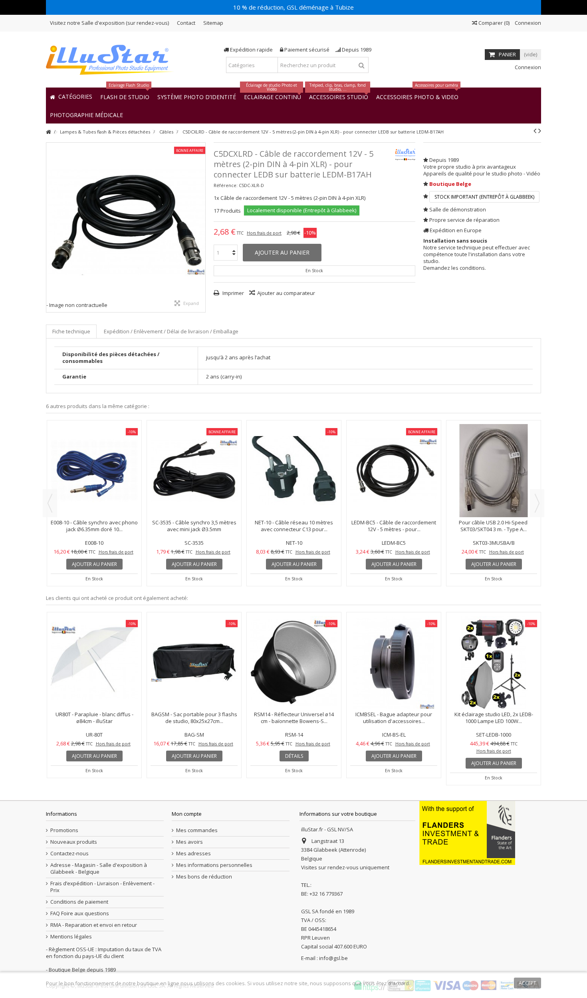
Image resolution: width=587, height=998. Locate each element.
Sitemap (213, 22)
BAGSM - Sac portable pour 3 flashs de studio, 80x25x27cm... (194, 718)
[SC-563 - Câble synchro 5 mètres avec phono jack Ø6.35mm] (94, 470)
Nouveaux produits (73, 842)
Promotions (64, 830)
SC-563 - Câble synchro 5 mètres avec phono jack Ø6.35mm (94, 526)
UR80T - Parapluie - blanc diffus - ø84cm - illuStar (94, 718)
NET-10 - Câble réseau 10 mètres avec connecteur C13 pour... (394, 526)
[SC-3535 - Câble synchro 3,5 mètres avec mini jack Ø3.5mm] (293, 470)
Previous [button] (50, 503)
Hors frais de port (264, 233)
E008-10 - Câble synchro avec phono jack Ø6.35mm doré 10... (194, 526)
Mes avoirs (189, 842)
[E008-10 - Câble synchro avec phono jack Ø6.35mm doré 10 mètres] (194, 470)
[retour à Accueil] (48, 132)
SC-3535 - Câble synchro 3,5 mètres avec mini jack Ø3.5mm (294, 526)
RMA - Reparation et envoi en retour (93, 925)
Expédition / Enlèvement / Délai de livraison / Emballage (171, 331)
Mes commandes (197, 830)
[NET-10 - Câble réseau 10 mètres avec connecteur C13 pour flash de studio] (393, 470)
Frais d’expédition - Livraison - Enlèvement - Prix (102, 887)
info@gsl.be (333, 958)
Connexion (527, 22)
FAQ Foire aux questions (79, 913)
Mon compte (187, 813)
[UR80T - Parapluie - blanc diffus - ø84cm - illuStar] (94, 662)
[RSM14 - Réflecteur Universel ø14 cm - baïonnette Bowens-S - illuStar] (293, 662)
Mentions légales (71, 936)
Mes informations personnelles (214, 865)
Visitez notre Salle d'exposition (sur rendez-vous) (109, 22)
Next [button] (537, 503)
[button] (86, 115)
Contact (186, 22)
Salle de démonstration (457, 209)
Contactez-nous (69, 853)
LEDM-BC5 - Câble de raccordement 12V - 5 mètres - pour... (493, 526)
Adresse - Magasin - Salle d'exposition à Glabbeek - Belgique (98, 868)
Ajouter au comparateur (286, 293)
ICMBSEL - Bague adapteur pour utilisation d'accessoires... (393, 718)
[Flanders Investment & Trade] (467, 832)
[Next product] (539, 130)
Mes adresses (193, 853)
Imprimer (232, 293)
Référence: (226, 185)
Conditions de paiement (79, 901)
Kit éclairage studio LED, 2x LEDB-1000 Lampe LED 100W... (493, 718)
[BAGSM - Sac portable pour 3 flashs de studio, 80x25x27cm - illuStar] (194, 662)
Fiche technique (71, 331)
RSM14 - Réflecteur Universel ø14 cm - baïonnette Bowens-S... (294, 718)
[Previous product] (534, 130)
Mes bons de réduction (204, 876)
